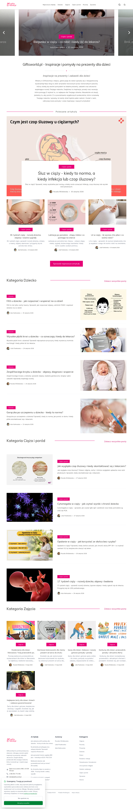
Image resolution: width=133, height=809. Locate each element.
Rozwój (85, 5)
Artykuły (34, 737)
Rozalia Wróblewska (61, 741)
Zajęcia (67, 5)
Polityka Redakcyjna (64, 792)
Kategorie (83, 737)
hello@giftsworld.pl (15, 777)
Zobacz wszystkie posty (115, 281)
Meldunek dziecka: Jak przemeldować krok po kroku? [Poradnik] (40, 763)
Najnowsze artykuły (49, 5)
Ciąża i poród (76, 5)
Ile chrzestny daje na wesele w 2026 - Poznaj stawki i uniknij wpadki (40, 771)
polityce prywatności (30, 793)
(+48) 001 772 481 (15, 774)
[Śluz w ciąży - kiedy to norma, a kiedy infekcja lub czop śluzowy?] (66, 156)
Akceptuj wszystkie (23, 803)
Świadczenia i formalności (87, 762)
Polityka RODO (51, 792)
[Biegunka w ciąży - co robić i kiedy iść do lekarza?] (66, 32)
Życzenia (93, 5)
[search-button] (119, 5)
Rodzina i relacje (84, 759)
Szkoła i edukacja (85, 769)
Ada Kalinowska (60, 748)
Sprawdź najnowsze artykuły (66, 263)
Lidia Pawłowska (60, 744)
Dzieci (81, 755)
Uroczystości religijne (86, 766)
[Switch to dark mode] (124, 4)
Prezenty (82, 748)
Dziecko (60, 5)
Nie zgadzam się (23, 798)
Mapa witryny (75, 792)
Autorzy (58, 737)
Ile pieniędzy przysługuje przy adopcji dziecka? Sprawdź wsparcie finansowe (40, 749)
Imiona (81, 780)
